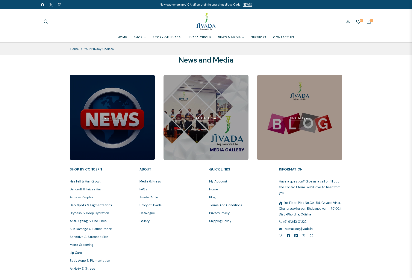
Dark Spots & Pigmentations (91, 205)
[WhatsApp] (311, 235)
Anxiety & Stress (82, 268)
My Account (218, 181)
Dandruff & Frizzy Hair (85, 189)
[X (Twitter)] (304, 235)
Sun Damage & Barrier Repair (91, 229)
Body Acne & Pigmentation (90, 261)
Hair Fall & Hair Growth (86, 181)
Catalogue (147, 213)
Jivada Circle (148, 197)
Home (74, 49)
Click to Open (206, 118)
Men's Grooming (81, 245)
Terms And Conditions (225, 205)
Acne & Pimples (81, 197)
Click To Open (112, 118)
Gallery (144, 221)
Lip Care (76, 253)
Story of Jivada (150, 205)
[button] (46, 21)
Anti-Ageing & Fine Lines (88, 221)
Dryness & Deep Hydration (89, 213)
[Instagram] (280, 235)
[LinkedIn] (296, 235)
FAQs (143, 189)
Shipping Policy (220, 221)
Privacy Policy (219, 213)
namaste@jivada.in (298, 229)
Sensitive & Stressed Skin (89, 237)
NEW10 (247, 4)
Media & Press (150, 181)
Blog (212, 197)
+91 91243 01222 (294, 222)
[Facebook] (288, 235)
